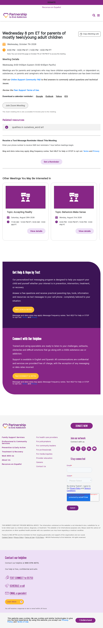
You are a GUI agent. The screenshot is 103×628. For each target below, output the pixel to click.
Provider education (44, 458)
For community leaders (46, 446)
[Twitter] (78, 449)
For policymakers (43, 441)
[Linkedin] (89, 449)
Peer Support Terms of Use (26, 90)
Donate (52, 2)
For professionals (43, 450)
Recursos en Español (11, 464)
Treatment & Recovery (12, 452)
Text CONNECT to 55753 (25, 376)
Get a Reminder (51, 161)
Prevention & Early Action (14, 448)
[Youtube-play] (94, 449)
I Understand (85, 620)
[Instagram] (83, 449)
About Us (6, 460)
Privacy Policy (19, 537)
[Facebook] (73, 449)
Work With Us (8, 456)
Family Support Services (13, 437)
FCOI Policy (40, 537)
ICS (66, 96)
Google (39, 96)
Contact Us (41, 466)
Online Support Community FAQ (25, 80)
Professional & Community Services (14, 442)
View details (36, 231)
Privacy (96, 151)
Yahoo (59, 96)
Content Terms (7, 537)
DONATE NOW (82, 425)
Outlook (49, 96)
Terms (86, 151)
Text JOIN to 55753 (23, 310)
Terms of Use (30, 537)
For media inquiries (44, 454)
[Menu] (98, 15)
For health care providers (47, 437)
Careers (39, 462)
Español (51, 7)
